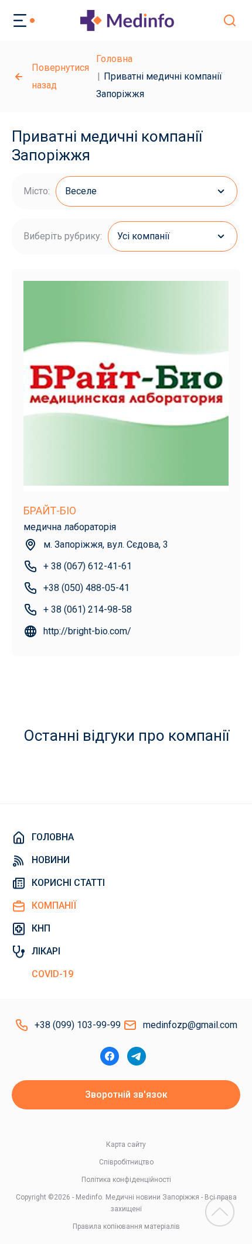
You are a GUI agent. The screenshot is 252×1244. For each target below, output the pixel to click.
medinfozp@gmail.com (190, 1024)
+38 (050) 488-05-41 (86, 587)
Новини (51, 859)
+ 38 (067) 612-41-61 (87, 566)
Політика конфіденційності (126, 1180)
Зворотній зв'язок (126, 1094)
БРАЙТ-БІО (49, 510)
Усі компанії (143, 236)
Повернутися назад (60, 76)
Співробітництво (126, 1162)
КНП (41, 928)
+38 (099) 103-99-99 (78, 1024)
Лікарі (46, 951)
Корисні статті (68, 882)
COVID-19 (52, 974)
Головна (114, 58)
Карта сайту (126, 1144)
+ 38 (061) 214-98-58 (87, 609)
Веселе (81, 191)
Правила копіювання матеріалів (126, 1226)
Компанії (54, 905)
